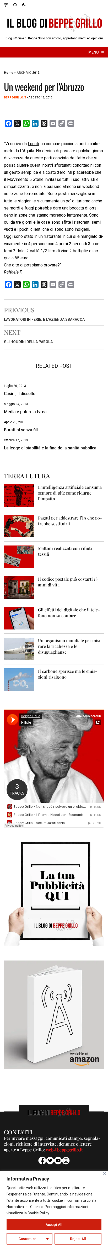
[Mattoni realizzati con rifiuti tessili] (19, 556)
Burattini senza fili (21, 429)
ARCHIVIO (24, 73)
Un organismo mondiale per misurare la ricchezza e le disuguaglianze (71, 646)
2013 (36, 73)
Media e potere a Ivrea (25, 411)
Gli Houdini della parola (28, 342)
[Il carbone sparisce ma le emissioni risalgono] (19, 679)
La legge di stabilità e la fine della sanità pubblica (50, 447)
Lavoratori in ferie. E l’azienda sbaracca (44, 319)
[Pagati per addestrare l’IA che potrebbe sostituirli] (19, 525)
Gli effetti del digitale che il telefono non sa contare (69, 612)
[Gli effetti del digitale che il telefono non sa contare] (19, 618)
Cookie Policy (38, 1213)
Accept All (54, 1224)
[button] (8, 4)
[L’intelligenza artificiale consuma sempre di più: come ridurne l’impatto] (19, 495)
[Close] (104, 1173)
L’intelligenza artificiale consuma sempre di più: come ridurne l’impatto (70, 492)
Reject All (78, 1239)
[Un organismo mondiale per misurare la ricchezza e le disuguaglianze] (19, 648)
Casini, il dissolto (19, 393)
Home (8, 73)
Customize (27, 1239)
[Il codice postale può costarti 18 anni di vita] (19, 587)
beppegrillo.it (15, 97)
